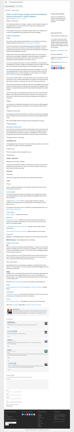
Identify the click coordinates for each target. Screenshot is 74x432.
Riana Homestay (16, 200)
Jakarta (39, 421)
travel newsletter (58, 59)
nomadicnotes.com (35, 429)
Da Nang (39, 416)
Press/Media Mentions (9, 416)
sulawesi (33, 304)
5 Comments (23, 18)
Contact (6, 415)
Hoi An (39, 419)
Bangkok (39, 414)
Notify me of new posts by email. (12, 404)
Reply (8, 327)
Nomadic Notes (14, 6)
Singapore (40, 426)
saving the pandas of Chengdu (31, 43)
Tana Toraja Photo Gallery (12, 301)
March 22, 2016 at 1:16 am (12, 364)
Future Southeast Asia (33, 313)
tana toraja (38, 304)
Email (7, 393)
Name (7, 390)
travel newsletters (61, 421)
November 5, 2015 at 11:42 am (12, 332)
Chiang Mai (40, 415)
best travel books (63, 62)
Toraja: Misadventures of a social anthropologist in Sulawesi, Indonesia (23, 287)
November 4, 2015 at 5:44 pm (12, 323)
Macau (39, 424)
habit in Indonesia (10, 74)
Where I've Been (8, 417)
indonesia (27, 304)
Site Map (41, 429)
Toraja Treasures (10, 214)
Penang (39, 425)
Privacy (44, 429)
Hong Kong (40, 420)
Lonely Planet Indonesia (12, 294)
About (6, 414)
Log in (48, 429)
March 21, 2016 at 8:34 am (11, 351)
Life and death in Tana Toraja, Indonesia (16, 231)
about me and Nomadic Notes (60, 50)
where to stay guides (39, 311)
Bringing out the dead (11, 219)
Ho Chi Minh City (41, 417)
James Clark (11, 363)
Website (7, 397)
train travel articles (29, 311)
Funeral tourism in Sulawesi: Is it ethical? (16, 226)
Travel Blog (15, 304)
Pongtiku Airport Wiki (17, 281)
